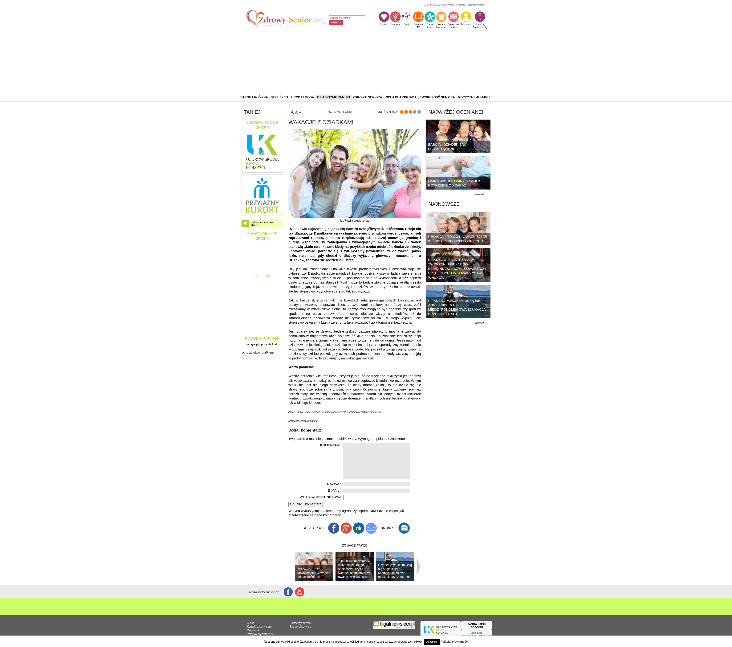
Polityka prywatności (260, 634)
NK (358, 528)
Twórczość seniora (437, 97)
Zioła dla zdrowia (401, 97)
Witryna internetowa (320, 497)
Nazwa (334, 484)
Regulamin (253, 630)
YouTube (299, 592)
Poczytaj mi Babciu (475, 97)
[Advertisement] (366, 62)
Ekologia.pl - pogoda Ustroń (262, 344)
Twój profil (466, 24)
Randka (384, 24)
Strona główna (254, 97)
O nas (250, 622)
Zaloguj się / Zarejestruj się (480, 26)
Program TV (418, 26)
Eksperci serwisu (300, 626)
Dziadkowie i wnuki (333, 97)
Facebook (334, 528)
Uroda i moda (302, 97)
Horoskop (395, 24)
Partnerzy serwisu (301, 622)
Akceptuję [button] (431, 641)
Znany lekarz (430, 26)
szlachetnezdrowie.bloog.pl (303, 421)
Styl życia (280, 97)
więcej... (480, 194)
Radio (407, 24)
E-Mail (371, 528)
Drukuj (404, 528)
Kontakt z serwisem (259, 626)
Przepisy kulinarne (441, 26)
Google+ (346, 528)
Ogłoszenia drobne (454, 26)
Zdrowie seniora (367, 97)
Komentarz (330, 445)
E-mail (334, 490)
